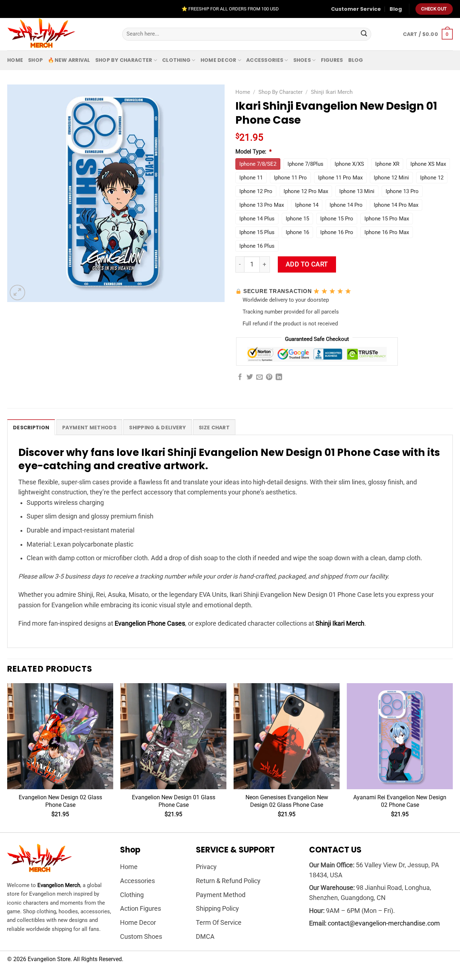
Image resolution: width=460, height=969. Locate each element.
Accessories (264, 60)
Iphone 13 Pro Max (261, 205)
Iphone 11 (251, 177)
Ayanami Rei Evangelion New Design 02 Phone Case (399, 801)
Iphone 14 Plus (257, 218)
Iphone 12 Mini (391, 177)
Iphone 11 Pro (290, 177)
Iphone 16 (297, 232)
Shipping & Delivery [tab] (157, 427)
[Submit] (364, 34)
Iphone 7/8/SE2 (257, 164)
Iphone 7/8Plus (305, 164)
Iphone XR (387, 164)
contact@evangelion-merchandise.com (384, 923)
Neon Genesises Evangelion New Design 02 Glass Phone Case (286, 801)
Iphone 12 (431, 177)
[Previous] (7, 757)
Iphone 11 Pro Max (340, 177)
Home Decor (218, 60)
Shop (35, 60)
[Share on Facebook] (240, 377)
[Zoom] (17, 292)
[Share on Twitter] (250, 377)
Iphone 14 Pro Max (396, 205)
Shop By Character (123, 60)
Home (15, 60)
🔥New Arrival (69, 60)
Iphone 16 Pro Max (386, 232)
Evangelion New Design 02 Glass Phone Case (60, 801)
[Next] (452, 757)
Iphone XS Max (428, 164)
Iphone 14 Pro (346, 205)
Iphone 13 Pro (402, 191)
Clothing (176, 60)
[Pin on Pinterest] (269, 377)
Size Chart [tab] (214, 427)
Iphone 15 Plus (257, 232)
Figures (332, 60)
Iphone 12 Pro (255, 191)
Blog (396, 9)
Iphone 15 (297, 218)
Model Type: (253, 151)
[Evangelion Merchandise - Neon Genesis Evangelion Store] (59, 34)
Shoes (302, 60)
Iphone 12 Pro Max (306, 191)
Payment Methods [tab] (89, 427)
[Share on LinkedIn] (279, 377)
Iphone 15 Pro (336, 218)
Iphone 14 (306, 205)
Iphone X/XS (349, 164)
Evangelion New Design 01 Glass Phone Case (173, 801)
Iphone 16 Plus (257, 246)
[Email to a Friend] (259, 377)
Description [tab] (31, 427)
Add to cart (307, 264)
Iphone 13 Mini (356, 191)
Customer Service (356, 9)
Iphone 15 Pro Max (386, 218)
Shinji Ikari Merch (332, 92)
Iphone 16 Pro (336, 232)
